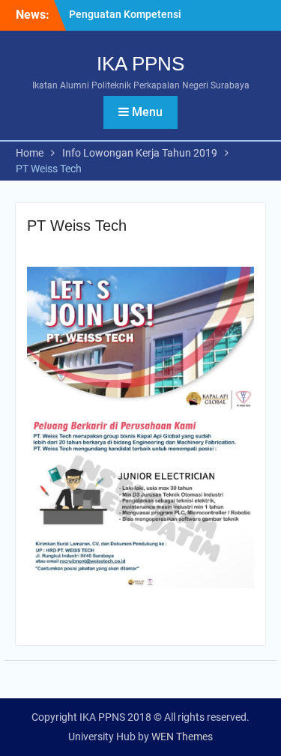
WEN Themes (182, 737)
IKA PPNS (140, 63)
